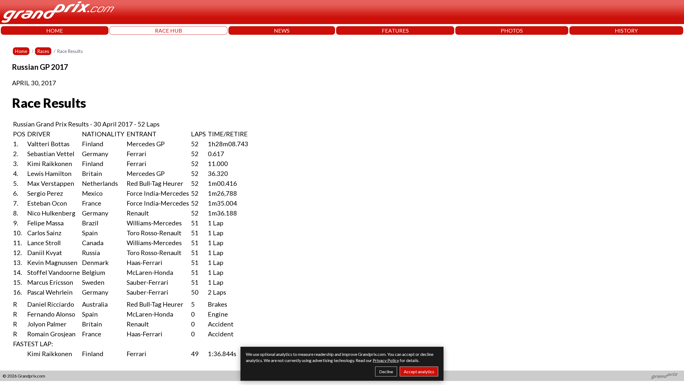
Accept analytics (419, 371)
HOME (54, 30)
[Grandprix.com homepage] (665, 376)
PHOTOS (512, 30)
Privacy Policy (386, 360)
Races (43, 51)
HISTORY (626, 30)
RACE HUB (168, 30)
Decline (386, 371)
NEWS (282, 30)
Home (21, 51)
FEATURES (395, 30)
